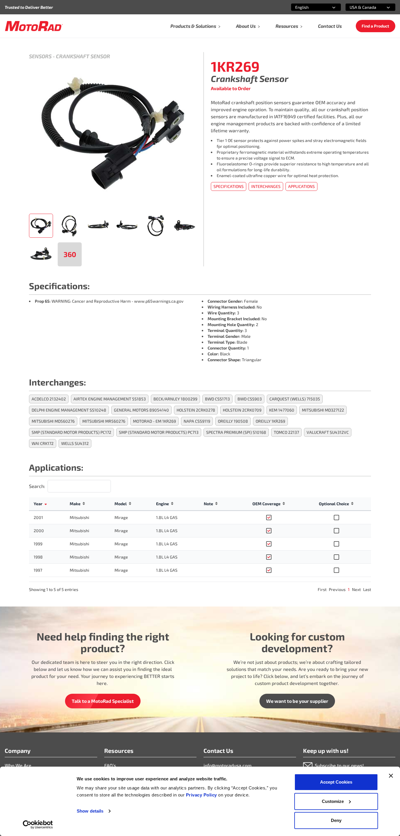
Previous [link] (337, 589)
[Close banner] (391, 776)
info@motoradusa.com (228, 765)
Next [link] (356, 589)
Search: (37, 486)
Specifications (228, 186)
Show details (90, 810)
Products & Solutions (193, 26)
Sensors (40, 56)
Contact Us (330, 26)
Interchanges (266, 186)
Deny (336, 820)
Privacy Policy (202, 794)
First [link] (322, 589)
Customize (333, 801)
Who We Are (18, 765)
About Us (246, 26)
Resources (287, 26)
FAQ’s (110, 765)
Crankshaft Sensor (83, 56)
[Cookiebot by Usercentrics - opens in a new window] (38, 824)
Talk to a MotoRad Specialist (103, 701)
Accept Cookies (336, 782)
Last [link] (367, 589)
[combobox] (309, 7)
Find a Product (375, 25)
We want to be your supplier (297, 701)
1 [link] (349, 589)
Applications (301, 186)
